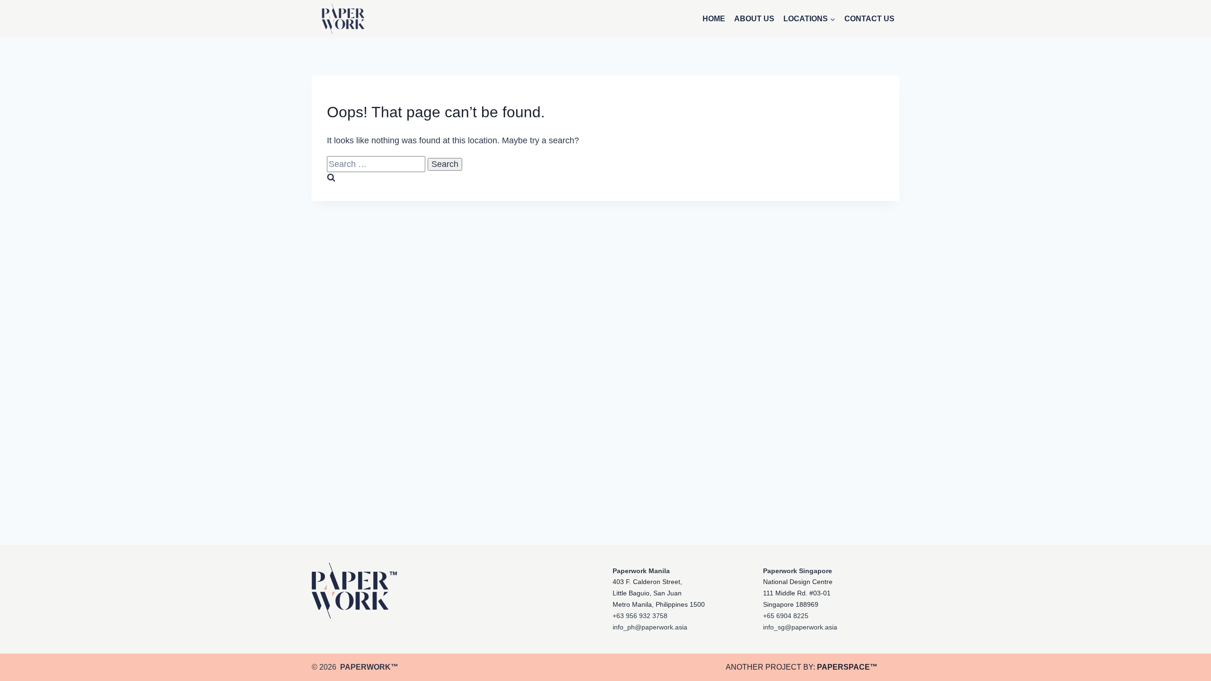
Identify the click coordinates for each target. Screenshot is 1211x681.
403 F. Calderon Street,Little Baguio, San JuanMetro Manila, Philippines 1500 (659, 593)
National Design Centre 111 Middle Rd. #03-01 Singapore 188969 (798, 593)
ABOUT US (754, 19)
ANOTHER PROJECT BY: (802, 667)
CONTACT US (869, 19)
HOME (713, 19)
